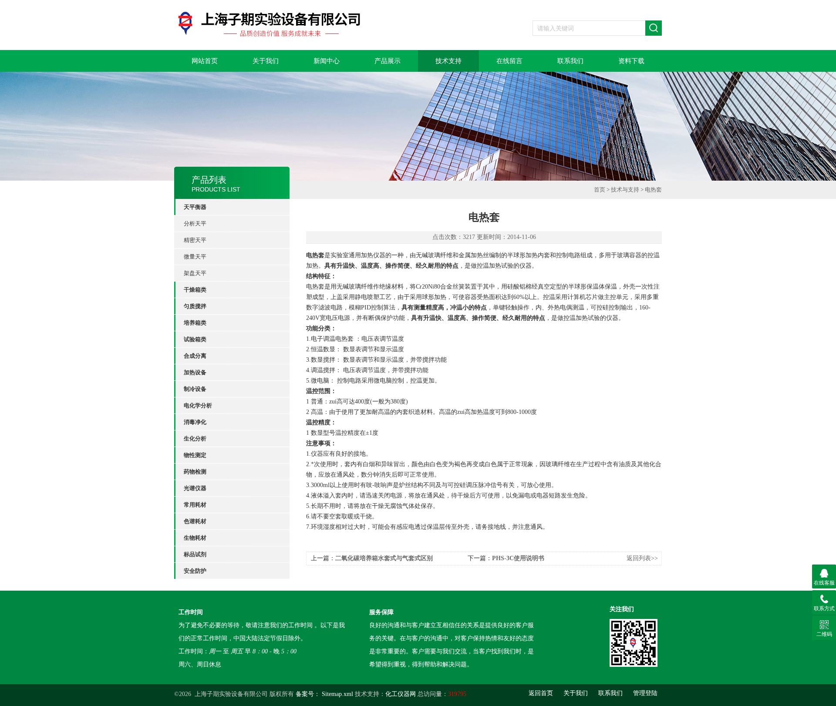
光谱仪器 (195, 488)
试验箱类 (195, 339)
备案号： (308, 694)
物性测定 (195, 455)
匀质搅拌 (195, 306)
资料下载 (631, 60)
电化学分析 (198, 405)
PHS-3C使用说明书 (518, 558)
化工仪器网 (400, 694)
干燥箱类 (195, 289)
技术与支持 (625, 189)
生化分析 (195, 438)
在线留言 (509, 60)
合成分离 (195, 356)
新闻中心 (327, 60)
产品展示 (387, 60)
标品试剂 (195, 554)
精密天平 (195, 240)
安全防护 (195, 571)
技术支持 (448, 60)
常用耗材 (195, 504)
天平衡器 (195, 207)
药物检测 (195, 471)
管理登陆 (645, 693)
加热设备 (195, 372)
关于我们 (266, 60)
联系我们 (570, 60)
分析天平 (195, 223)
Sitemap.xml (337, 694)
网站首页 (205, 60)
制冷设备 (195, 389)
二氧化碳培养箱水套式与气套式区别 (384, 558)
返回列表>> (642, 558)
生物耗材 (195, 538)
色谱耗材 (195, 521)
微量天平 (195, 256)
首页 (599, 189)
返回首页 (541, 693)
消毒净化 (195, 422)
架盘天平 (195, 273)
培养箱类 (195, 322)
